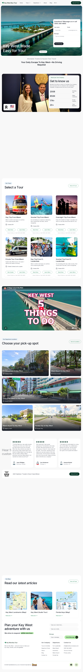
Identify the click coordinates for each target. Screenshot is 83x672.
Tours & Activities (46, 646)
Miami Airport (56, 652)
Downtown (55, 650)
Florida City (55, 655)
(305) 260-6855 (68, 648)
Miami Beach (56, 648)
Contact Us (44, 655)
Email (68, 27)
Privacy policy (67, 652)
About (45, 2)
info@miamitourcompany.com (71, 646)
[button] (28, 3)
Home (21, 2)
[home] (9, 3)
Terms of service (68, 650)
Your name (56, 27)
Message (56, 33)
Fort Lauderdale (56, 646)
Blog (51, 2)
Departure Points (46, 648)
